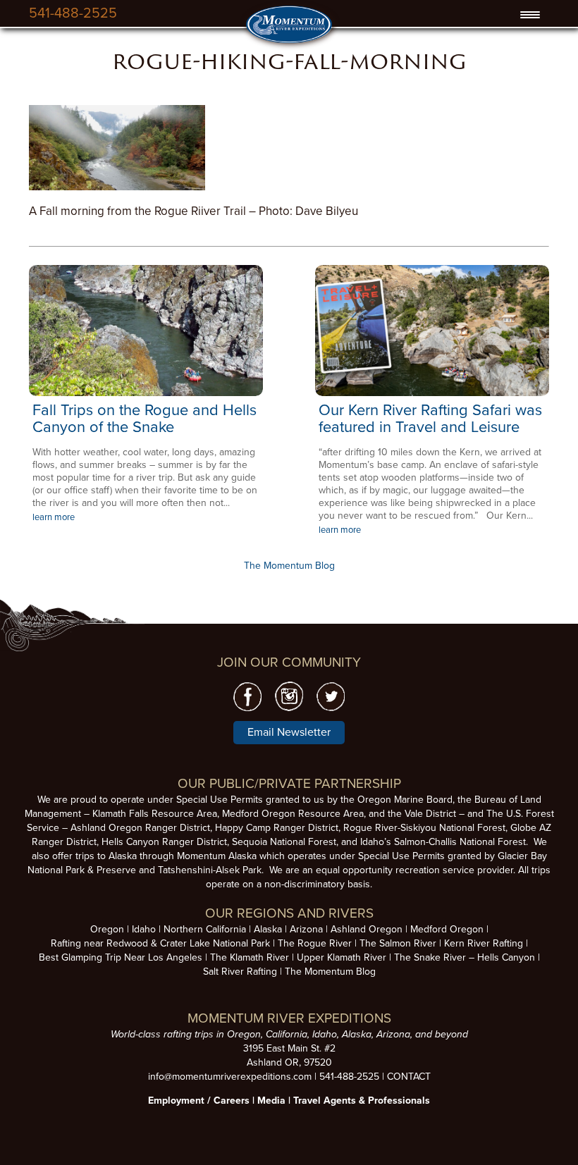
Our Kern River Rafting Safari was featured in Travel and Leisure (430, 418)
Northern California (205, 929)
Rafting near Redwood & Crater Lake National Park (160, 943)
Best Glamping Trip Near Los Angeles (120, 957)
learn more (53, 517)
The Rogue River (315, 943)
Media (271, 1101)
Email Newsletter (289, 732)
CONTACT (409, 1077)
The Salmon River (397, 943)
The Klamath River (249, 957)
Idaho (144, 929)
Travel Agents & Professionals (361, 1101)
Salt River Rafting (240, 972)
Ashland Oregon (366, 929)
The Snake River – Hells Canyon (464, 957)
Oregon (107, 929)
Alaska (268, 929)
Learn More (146, 330)
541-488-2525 (73, 13)
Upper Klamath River (341, 957)
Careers (232, 1101)
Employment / (181, 1101)
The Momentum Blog (289, 566)
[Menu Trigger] (529, 15)
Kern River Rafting (483, 943)
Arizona (306, 929)
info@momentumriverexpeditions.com (230, 1077)
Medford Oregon (447, 929)
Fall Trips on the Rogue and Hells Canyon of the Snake (144, 418)
